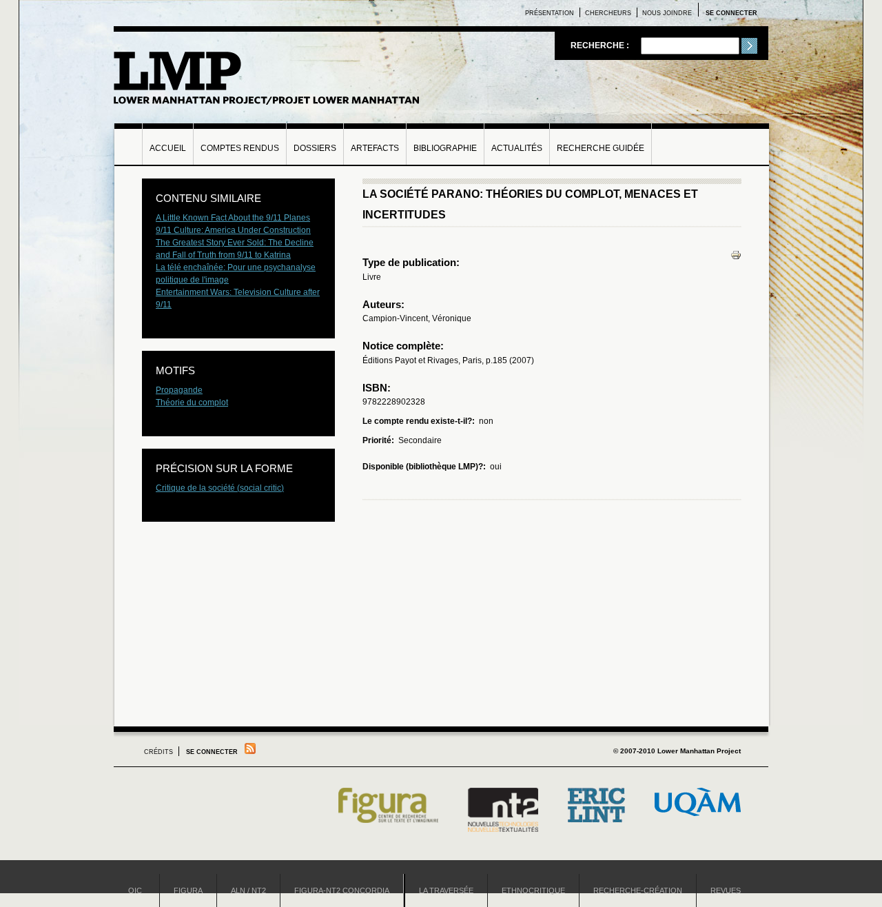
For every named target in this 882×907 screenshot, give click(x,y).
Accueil (168, 148)
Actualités (516, 148)
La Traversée (446, 890)
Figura (188, 890)
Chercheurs (608, 13)
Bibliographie (445, 148)
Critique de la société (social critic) (220, 488)
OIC (135, 890)
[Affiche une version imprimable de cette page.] (735, 254)
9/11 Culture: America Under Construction (233, 230)
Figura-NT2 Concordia (341, 890)
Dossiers (315, 148)
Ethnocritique (533, 890)
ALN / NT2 (248, 890)
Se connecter (731, 13)
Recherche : (601, 45)
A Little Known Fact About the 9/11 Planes (233, 218)
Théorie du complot (192, 402)
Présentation (549, 13)
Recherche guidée (600, 148)
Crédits (158, 751)
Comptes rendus (240, 148)
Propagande (179, 390)
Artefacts (375, 148)
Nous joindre (667, 13)
